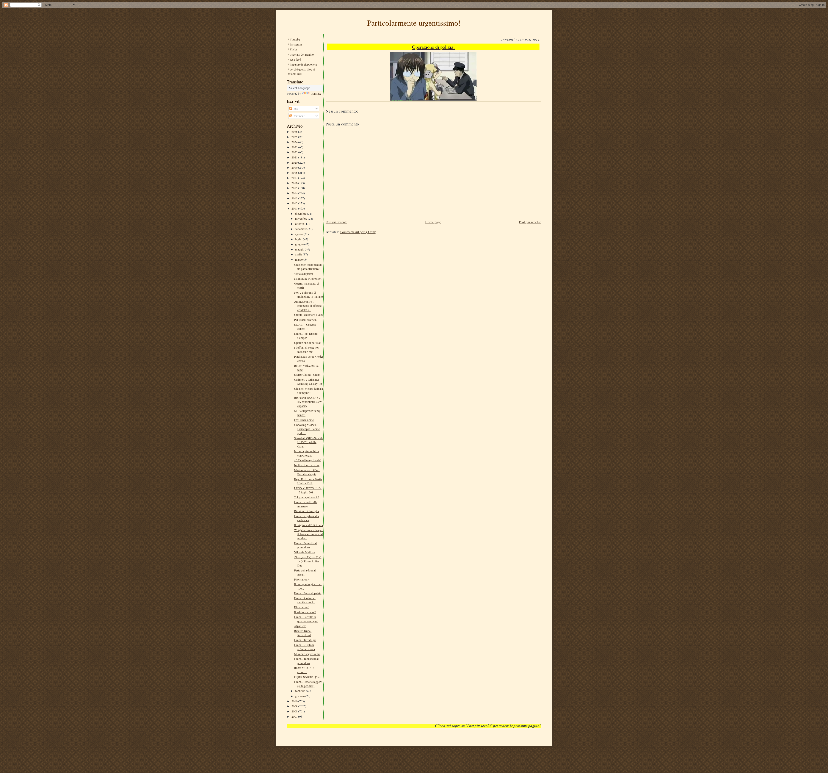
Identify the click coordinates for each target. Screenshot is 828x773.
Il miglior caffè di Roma (308, 525)
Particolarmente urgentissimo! (414, 22)
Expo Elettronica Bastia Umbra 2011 (308, 481)
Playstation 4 (302, 579)
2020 (295, 162)
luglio (299, 239)
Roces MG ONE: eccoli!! (304, 670)
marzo (299, 259)
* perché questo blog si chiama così (301, 71)
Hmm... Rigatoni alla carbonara (306, 518)
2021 (295, 157)
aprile (299, 254)
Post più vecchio (530, 222)
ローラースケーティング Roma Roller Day (307, 561)
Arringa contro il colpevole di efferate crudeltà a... (307, 305)
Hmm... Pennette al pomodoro (305, 545)
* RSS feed (294, 59)
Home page (433, 222)
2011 (295, 208)
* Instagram (295, 44)
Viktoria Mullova (304, 552)
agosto (299, 234)
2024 (295, 142)
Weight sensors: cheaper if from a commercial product (308, 534)
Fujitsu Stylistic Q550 (307, 677)
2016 (295, 183)
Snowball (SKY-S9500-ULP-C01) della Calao (308, 442)
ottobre (299, 224)
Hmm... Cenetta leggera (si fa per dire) (308, 684)
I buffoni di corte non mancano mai (306, 349)
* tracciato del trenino (301, 54)
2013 (295, 198)
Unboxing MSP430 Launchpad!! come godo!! (307, 429)
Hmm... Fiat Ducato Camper (306, 336)
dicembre (301, 213)
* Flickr (292, 49)
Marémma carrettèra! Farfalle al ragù (307, 472)
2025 (295, 137)
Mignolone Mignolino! (308, 278)
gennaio (300, 696)
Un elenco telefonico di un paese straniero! (308, 267)
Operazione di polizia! (307, 343)
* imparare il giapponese (302, 64)
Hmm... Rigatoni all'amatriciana (304, 647)
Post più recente (336, 222)
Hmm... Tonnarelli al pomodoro (306, 661)
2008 (295, 711)
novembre (301, 218)
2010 (295, 701)
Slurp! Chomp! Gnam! (307, 374)
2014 (295, 193)
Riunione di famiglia (306, 511)
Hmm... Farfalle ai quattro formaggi (306, 619)
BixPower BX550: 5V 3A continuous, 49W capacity (308, 402)
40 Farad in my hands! (307, 460)
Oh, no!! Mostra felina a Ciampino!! (308, 390)
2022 (295, 152)
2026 (295, 132)
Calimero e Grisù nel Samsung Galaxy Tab (308, 381)
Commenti (298, 116)
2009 (295, 706)
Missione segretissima (307, 654)
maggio (300, 249)
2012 (295, 203)
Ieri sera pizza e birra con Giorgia (306, 453)
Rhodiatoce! (301, 607)
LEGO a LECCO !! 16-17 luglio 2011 (307, 490)
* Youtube (294, 39)
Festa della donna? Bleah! (305, 572)
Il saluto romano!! (305, 612)
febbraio (300, 691)
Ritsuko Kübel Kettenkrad (302, 633)
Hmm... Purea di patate (307, 593)
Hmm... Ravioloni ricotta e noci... (304, 600)
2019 (295, 167)
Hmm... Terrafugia (305, 640)
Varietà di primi (303, 274)
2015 (295, 188)
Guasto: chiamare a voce (308, 315)
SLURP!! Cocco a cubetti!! (305, 326)
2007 (295, 716)
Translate (315, 93)
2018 (295, 173)
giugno (299, 244)
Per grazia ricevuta (305, 320)
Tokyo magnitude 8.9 (306, 497)
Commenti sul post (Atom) (358, 232)
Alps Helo (300, 626)
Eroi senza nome (304, 420)
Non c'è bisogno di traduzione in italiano (308, 294)
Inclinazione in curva (306, 465)
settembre (301, 229)
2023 (295, 147)
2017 (295, 178)
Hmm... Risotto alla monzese (305, 504)
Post (295, 108)
